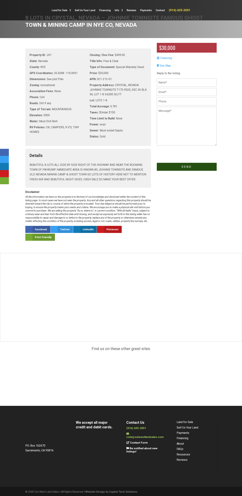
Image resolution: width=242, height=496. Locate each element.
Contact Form (138, 442)
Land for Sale (59, 10)
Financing (105, 10)
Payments (146, 10)
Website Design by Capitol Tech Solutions (111, 491)
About (180, 443)
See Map (165, 65)
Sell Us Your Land (85, 10)
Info (117, 10)
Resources (183, 454)
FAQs (180, 449)
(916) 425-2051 (179, 10)
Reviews (131, 10)
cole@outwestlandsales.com (145, 437)
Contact (160, 10)
